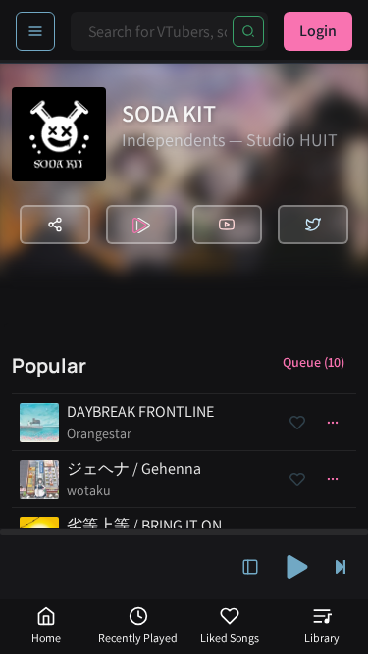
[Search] (248, 31)
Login (318, 31)
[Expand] (250, 566)
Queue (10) (313, 362)
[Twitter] (313, 224)
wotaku (89, 490)
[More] (332, 422)
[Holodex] (141, 224)
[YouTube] (227, 224)
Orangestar (99, 433)
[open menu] (35, 31)
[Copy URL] (55, 224)
